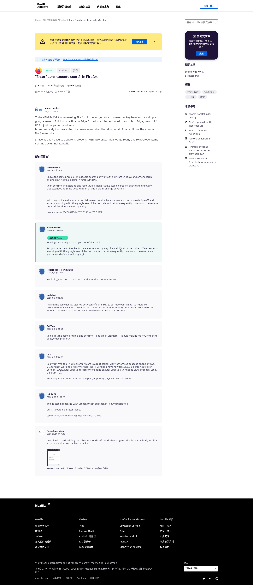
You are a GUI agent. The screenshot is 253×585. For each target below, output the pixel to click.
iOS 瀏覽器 (85, 541)
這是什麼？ (166, 531)
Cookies (81, 578)
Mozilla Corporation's (53, 563)
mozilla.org (41, 578)
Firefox (62, 20)
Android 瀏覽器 (87, 536)
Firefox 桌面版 (87, 531)
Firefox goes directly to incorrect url (202, 124)
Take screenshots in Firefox (200, 140)
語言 (186, 563)
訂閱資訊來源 (192, 76)
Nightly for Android (130, 547)
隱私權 (68, 578)
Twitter (39, 536)
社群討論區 (84, 6)
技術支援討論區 (50, 20)
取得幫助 (164, 547)
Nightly (123, 541)
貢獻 (118, 6)
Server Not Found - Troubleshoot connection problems (203, 162)
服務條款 (56, 578)
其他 (51, 91)
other (202, 97)
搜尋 (214, 22)
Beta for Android (128, 536)
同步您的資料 (167, 541)
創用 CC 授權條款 (131, 568)
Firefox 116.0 (193, 92)
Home (38, 20)
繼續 (201, 53)
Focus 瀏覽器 (86, 547)
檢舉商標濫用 (42, 525)
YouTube (210, 578)
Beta (122, 531)
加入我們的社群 (43, 541)
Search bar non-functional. (198, 132)
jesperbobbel (52, 108)
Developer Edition (129, 525)
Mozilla (42, 505)
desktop (190, 97)
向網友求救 (103, 6)
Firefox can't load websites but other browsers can (200, 150)
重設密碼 (164, 536)
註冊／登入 (209, 5)
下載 (81, 525)
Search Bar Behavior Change (200, 116)
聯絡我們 (94, 578)
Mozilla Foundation (106, 563)
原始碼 (38, 531)
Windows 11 (209, 92)
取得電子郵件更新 (194, 72)
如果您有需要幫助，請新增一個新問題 (80, 59)
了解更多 (139, 41)
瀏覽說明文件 (64, 6)
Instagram (217, 578)
